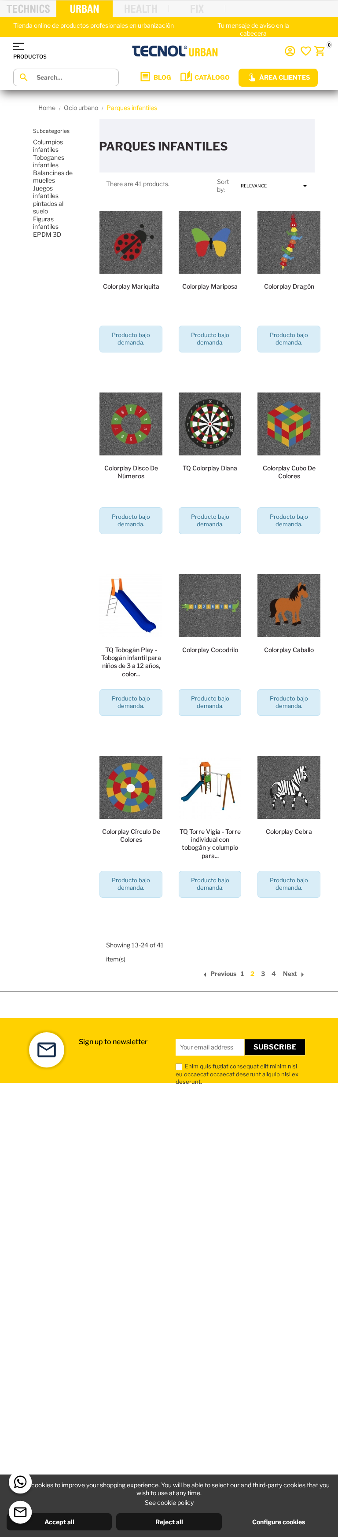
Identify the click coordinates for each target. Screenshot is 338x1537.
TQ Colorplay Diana (210, 468)
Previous (218, 973)
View (131, 367)
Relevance (275, 185)
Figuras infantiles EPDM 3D (47, 226)
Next (295, 973)
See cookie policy (169, 1502)
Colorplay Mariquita (131, 286)
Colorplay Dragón (289, 286)
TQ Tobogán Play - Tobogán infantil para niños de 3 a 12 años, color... (131, 662)
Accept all (59, 1522)
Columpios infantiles (48, 146)
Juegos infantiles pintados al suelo (48, 199)
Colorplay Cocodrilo (210, 649)
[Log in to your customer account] (290, 51)
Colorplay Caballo (289, 649)
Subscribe (275, 1047)
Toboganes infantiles (48, 161)
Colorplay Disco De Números (131, 472)
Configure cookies (278, 1522)
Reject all (169, 1522)
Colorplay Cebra (289, 831)
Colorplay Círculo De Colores (131, 835)
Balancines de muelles (53, 176)
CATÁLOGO (212, 77)
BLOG (162, 77)
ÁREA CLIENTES (284, 77)
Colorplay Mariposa (210, 286)
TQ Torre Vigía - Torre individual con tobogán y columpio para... (210, 843)
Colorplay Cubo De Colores (289, 472)
